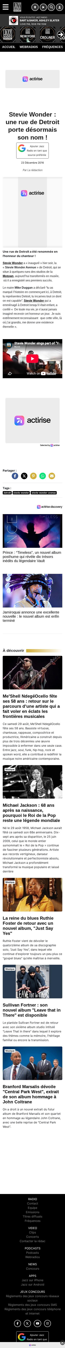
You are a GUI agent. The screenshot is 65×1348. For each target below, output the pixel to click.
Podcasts (32, 1252)
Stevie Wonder (13, 263)
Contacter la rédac (32, 1241)
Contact (32, 1203)
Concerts (32, 1237)
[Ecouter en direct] (43, 7)
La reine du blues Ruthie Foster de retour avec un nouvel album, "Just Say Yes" (28, 926)
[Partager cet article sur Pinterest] (32, 478)
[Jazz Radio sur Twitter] (27, 1323)
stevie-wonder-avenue (44, 492)
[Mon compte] (59, 7)
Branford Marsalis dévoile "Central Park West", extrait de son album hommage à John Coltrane (31, 1094)
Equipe (32, 1208)
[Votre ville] (35, 7)
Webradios (29, 46)
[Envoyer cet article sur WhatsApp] (42, 478)
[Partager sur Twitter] (23, 478)
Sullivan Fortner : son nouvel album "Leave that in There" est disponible (32, 1010)
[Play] (4, 31)
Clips (32, 1232)
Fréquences (52, 46)
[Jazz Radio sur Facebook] (17, 1323)
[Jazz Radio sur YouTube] (37, 1323)
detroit (7, 492)
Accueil (8, 46)
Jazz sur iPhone (32, 1280)
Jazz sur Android (32, 1284)
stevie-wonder (21, 492)
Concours (32, 1268)
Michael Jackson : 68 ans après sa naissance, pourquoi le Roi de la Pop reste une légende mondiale (31, 813)
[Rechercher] (51, 7)
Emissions (32, 1212)
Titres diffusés (32, 1216)
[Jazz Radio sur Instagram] (47, 1323)
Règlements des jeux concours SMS (32, 1305)
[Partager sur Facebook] (14, 478)
